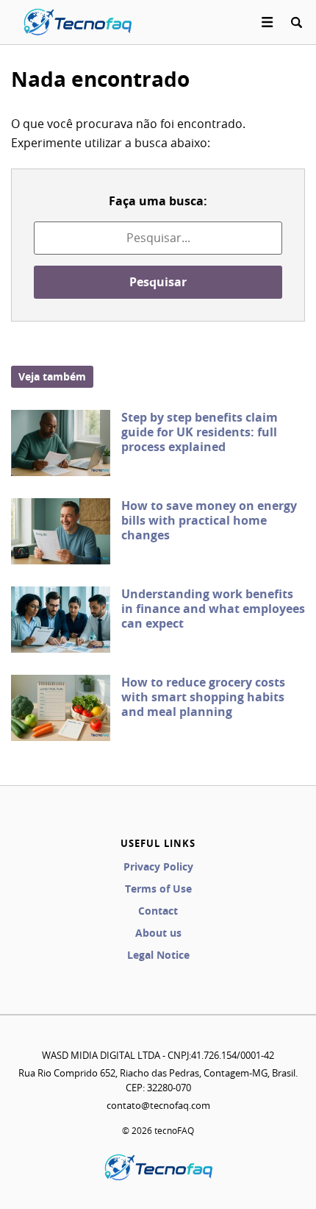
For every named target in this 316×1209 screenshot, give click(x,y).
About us (158, 933)
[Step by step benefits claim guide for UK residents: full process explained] (60, 443)
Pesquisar (158, 282)
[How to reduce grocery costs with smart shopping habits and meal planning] (60, 708)
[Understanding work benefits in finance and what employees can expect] (60, 619)
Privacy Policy (158, 866)
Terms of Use (158, 889)
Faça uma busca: (158, 201)
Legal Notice (158, 955)
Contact (158, 911)
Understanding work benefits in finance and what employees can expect (213, 608)
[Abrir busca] (296, 22)
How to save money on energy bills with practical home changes (209, 520)
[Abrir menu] (267, 22)
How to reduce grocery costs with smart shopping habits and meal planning (203, 697)
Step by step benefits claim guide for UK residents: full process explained (199, 432)
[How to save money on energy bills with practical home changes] (60, 531)
